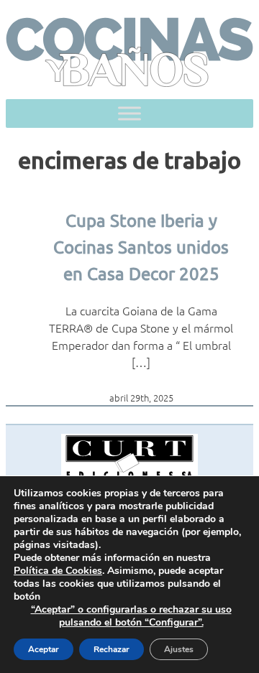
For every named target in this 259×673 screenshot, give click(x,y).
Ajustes (179, 649)
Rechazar (112, 649)
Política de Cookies (58, 570)
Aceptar (43, 649)
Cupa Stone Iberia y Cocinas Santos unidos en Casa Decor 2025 (141, 247)
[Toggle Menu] (129, 113)
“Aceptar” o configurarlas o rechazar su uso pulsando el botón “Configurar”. (131, 616)
